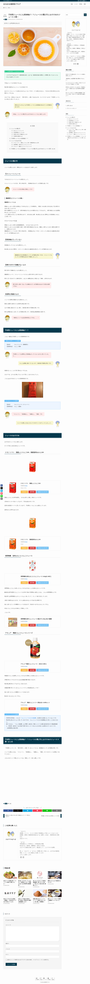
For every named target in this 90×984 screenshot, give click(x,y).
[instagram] (78, 1)
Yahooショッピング (42, 491)
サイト (7, 954)
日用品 (49, 979)
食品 (6, 19)
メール (8, 949)
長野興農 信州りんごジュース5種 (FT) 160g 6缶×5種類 (36, 619)
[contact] (84, 1)
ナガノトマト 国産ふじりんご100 (30, 483)
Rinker (26, 485)
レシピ (45, 979)
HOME (37, 979)
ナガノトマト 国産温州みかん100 (30, 539)
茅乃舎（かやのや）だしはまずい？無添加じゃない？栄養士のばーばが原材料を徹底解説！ (75, 88)
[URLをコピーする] (57, 810)
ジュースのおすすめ (16, 140)
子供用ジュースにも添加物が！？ (19, 138)
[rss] (82, 1)
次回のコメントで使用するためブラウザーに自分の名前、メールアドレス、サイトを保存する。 (28, 959)
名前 (7, 943)
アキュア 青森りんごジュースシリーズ (23, 146)
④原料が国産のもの (18, 136)
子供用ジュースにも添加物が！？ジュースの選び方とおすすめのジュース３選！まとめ (33, 148)
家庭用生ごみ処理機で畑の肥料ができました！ (75, 79)
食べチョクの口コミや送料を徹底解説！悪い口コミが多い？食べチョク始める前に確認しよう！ (75, 94)
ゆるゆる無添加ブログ (12, 4)
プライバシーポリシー (72, 108)
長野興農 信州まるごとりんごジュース (23, 144)
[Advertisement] (32, 781)
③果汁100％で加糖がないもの (20, 134)
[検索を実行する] (85, 14)
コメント (8, 924)
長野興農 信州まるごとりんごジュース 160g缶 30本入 (36, 576)
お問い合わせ (70, 105)
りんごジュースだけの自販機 (28, 718)
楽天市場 (32, 491)
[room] (80, 1)
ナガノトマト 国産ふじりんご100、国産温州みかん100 (26, 142)
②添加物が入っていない (19, 132)
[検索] (86, 1)
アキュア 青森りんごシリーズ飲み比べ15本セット (35, 702)
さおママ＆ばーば (11, 839)
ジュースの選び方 (15, 128)
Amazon (24, 491)
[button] (8, 810)
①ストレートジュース (19, 130)
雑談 (53, 979)
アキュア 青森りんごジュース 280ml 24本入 (34, 664)
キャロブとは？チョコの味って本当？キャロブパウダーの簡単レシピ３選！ (75, 83)
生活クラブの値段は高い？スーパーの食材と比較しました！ (75, 75)
